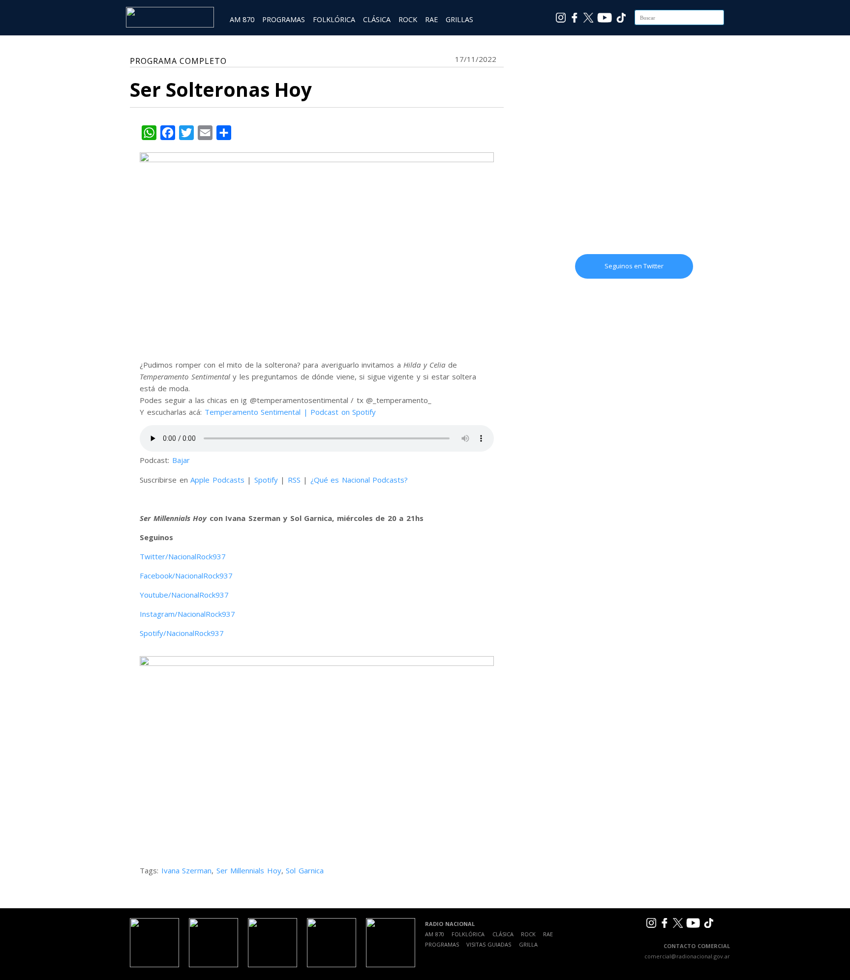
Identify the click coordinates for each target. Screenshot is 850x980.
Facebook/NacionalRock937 (186, 575)
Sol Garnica (305, 870)
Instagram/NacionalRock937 (187, 614)
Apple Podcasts (217, 480)
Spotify (266, 480)
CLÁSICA (377, 19)
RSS (294, 480)
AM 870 (242, 19)
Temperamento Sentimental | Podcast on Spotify (290, 412)
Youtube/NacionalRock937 (184, 595)
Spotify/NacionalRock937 (182, 633)
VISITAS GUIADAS (488, 944)
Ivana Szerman (186, 870)
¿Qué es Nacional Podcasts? (359, 480)
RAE (431, 19)
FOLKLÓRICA (334, 19)
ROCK (407, 19)
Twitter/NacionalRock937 (183, 556)
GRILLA (528, 944)
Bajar (181, 460)
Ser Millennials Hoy (248, 870)
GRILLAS (459, 19)
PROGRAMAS (283, 19)
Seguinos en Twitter (634, 265)
